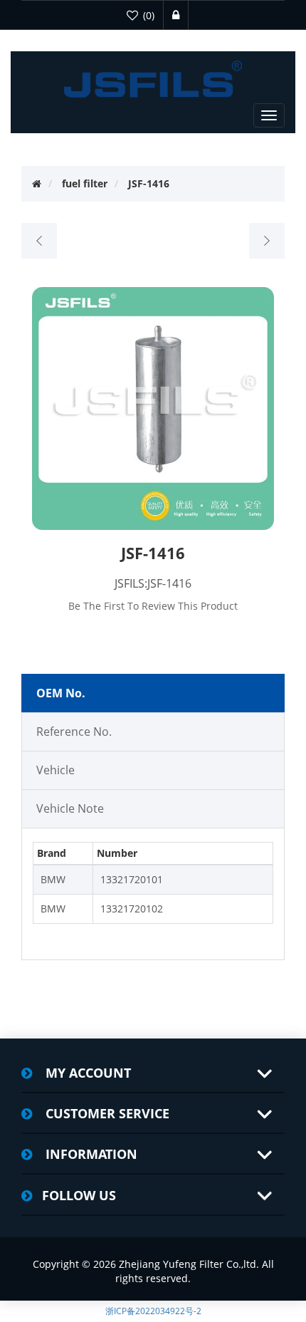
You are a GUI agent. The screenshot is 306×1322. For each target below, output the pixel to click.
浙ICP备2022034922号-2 (153, 1311)
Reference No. (74, 731)
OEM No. (60, 693)
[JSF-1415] (39, 241)
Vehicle (55, 770)
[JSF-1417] (266, 241)
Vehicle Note (70, 808)
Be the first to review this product (153, 606)
